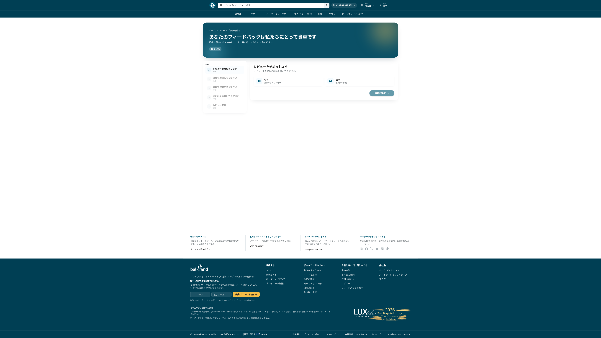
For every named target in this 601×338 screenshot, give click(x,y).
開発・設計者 (250, 334)
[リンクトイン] (382, 249)
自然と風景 (309, 287)
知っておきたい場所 (313, 283)
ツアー (254, 14)
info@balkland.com (314, 249)
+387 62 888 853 (257, 246)
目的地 (238, 14)
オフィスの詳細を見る (200, 249)
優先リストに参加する (246, 294)
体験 (320, 14)
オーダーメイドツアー (277, 14)
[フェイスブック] (366, 249)
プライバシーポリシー (245, 300)
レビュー (345, 283)
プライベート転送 (303, 14)
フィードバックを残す (352, 287)
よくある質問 (347, 274)
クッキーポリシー (333, 334)
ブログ (332, 14)
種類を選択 (380, 93)
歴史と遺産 (309, 279)
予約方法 (345, 270)
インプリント (362, 334)
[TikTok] (387, 249)
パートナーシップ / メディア (393, 274)
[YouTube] (377, 249)
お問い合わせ (347, 279)
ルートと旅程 (310, 274)
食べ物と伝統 (310, 292)
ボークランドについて (352, 14)
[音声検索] (326, 5)
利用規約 (296, 334)
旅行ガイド (271, 274)
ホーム (212, 30)
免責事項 (349, 334)
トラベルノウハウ (312, 270)
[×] (371, 249)
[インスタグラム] (361, 249)
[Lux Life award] (382, 314)
